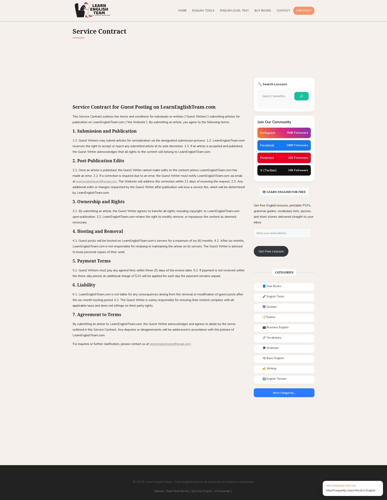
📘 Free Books (271, 286)
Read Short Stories (177, 491)
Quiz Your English (201, 491)
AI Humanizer (222, 491)
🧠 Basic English (273, 358)
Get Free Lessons (271, 251)
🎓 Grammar (270, 348)
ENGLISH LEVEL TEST (234, 10)
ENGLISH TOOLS (203, 10)
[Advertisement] (159, 74)
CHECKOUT (304, 10)
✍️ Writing (269, 368)
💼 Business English (275, 327)
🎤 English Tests (273, 296)
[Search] (301, 96)
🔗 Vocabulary (271, 338)
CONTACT (283, 10)
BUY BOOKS (263, 10)
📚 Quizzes (269, 307)
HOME (182, 10)
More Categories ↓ (284, 393)
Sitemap (159, 491)
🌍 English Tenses (274, 379)
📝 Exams (268, 317)
